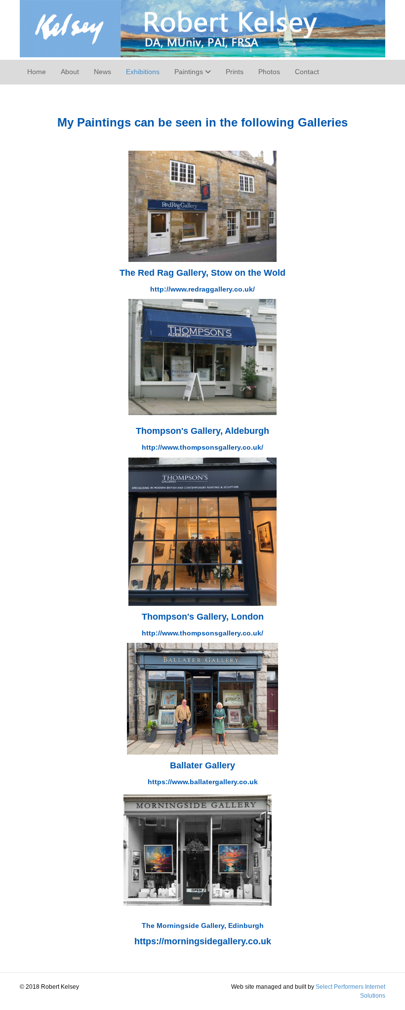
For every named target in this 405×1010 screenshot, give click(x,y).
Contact (307, 72)
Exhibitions (143, 72)
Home (36, 72)
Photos (269, 72)
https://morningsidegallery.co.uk (202, 941)
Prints (234, 72)
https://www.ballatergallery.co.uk (203, 782)
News (102, 72)
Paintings (188, 72)
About (70, 72)
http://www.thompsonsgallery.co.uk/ (202, 633)
